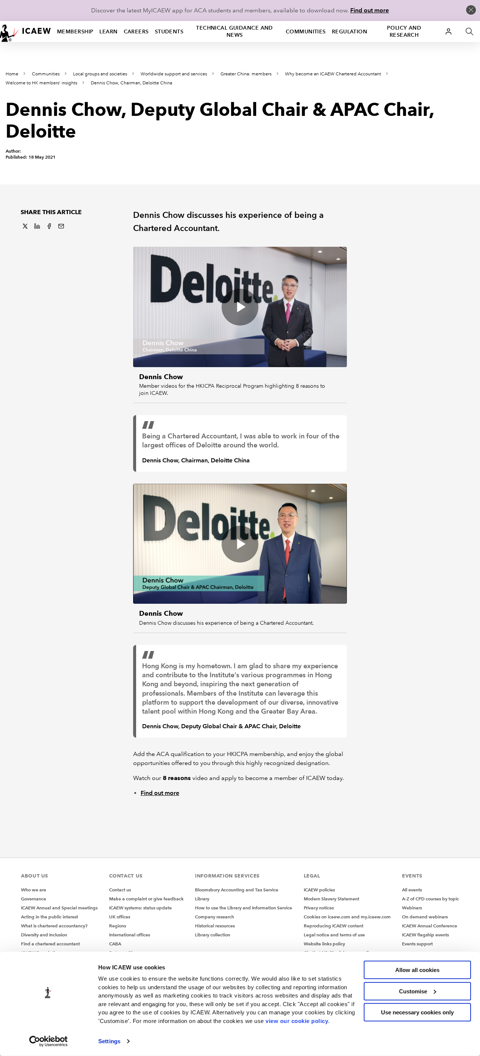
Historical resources (215, 925)
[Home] (25, 31)
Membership (75, 31)
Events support (417, 943)
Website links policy (324, 943)
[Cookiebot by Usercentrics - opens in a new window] (48, 1041)
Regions (117, 925)
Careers (136, 31)
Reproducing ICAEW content (333, 925)
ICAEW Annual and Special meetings (59, 907)
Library (202, 899)
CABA (115, 943)
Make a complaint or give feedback (146, 899)
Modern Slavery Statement (331, 899)
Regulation (349, 31)
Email (61, 226)
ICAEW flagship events (425, 935)
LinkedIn (37, 226)
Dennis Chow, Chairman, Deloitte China (131, 83)
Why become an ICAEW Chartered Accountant (333, 74)
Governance (33, 899)
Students (169, 31)
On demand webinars (425, 917)
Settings (109, 1041)
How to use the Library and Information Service (243, 907)
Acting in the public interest (49, 917)
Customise (413, 991)
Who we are (33, 889)
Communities (306, 31)
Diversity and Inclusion (44, 935)
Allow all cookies (417, 970)
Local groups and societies (100, 74)
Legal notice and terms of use (334, 935)
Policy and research (404, 31)
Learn (108, 31)
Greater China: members (246, 74)
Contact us (120, 889)
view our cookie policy (297, 1020)
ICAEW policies (319, 889)
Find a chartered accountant (50, 943)
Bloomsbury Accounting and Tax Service (236, 889)
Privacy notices (319, 907)
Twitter (25, 226)
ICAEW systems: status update (140, 907)
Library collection (212, 935)
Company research (214, 917)
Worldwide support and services (174, 74)
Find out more (369, 10)
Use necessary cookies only (417, 1012)
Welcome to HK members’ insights (41, 83)
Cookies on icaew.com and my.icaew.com (347, 917)
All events (412, 889)
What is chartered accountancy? (54, 925)
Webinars (412, 907)
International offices (129, 935)
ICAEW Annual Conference (429, 925)
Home (12, 74)
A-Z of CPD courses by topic (430, 899)
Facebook (49, 226)
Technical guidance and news (234, 31)
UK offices (119, 917)
